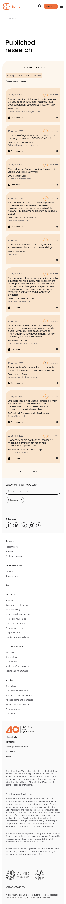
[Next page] (43, 471)
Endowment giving (14, 628)
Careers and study (14, 565)
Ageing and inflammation (18, 671)
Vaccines (10, 652)
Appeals (9, 600)
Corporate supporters (16, 623)
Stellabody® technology (17, 666)
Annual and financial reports (19, 695)
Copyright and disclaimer (17, 747)
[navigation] (33, 6)
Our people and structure (17, 690)
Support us (10, 594)
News (8, 585)
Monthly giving (13, 609)
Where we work (13, 709)
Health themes (12, 547)
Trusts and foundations (17, 619)
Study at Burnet (13, 576)
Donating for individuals (17, 605)
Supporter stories (14, 632)
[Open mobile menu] (61, 6)
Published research (15, 556)
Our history (11, 686)
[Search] (40, 6)
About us (9, 680)
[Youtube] (31, 525)
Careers (9, 571)
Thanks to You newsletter (17, 637)
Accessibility (11, 751)
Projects (9, 551)
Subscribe (13, 499)
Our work (12, 19)
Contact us (11, 713)
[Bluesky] (16, 525)
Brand (8, 756)
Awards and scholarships (17, 704)
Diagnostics (11, 657)
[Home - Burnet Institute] (12, 6)
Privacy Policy (12, 737)
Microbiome (11, 661)
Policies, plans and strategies (19, 700)
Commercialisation (14, 646)
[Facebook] (8, 525)
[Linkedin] (39, 525)
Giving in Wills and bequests (19, 614)
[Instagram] (24, 525)
